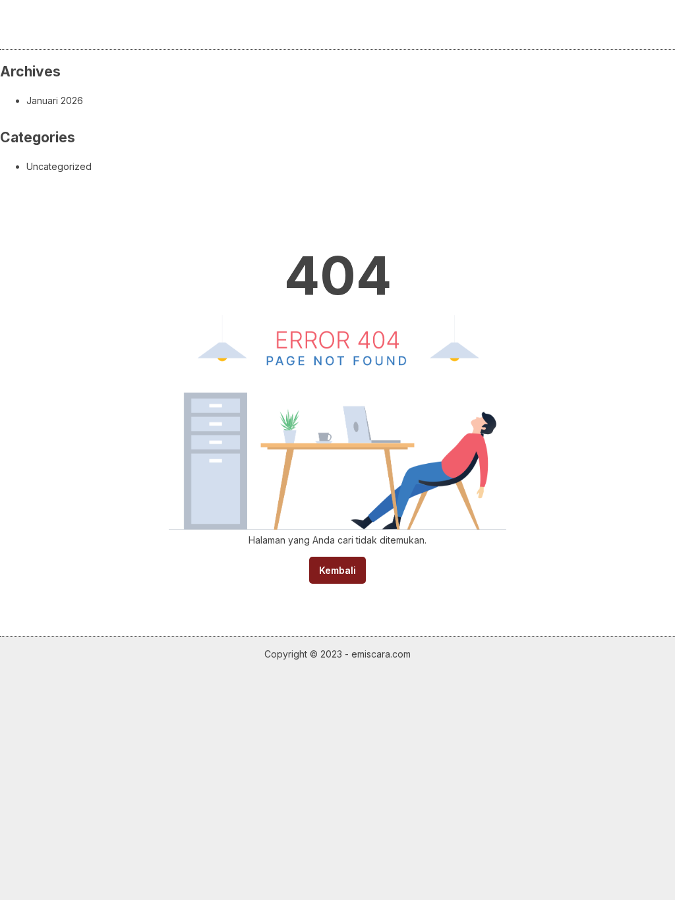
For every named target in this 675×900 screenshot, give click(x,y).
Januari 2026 (54, 100)
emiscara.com (381, 654)
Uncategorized (59, 166)
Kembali (337, 570)
